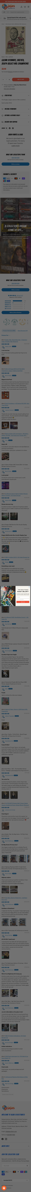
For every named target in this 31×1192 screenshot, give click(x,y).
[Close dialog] (29, 586)
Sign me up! (23, 601)
